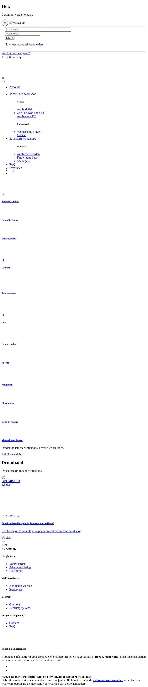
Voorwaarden (17, 563)
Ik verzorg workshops (22, 138)
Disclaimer (15, 570)
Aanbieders (26, 116)
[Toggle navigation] (3, 78)
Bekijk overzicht (12, 454)
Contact (21, 135)
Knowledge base (27, 157)
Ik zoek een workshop (22, 94)
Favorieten (15, 168)
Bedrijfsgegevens (19, 608)
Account (14, 87)
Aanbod (24, 109)
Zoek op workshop (31, 112)
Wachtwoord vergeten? (16, 53)
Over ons (14, 604)
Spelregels (23, 161)
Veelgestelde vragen (29, 131)
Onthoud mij (13, 57)
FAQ (12, 164)
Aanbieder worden (28, 154)
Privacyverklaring (20, 567)
